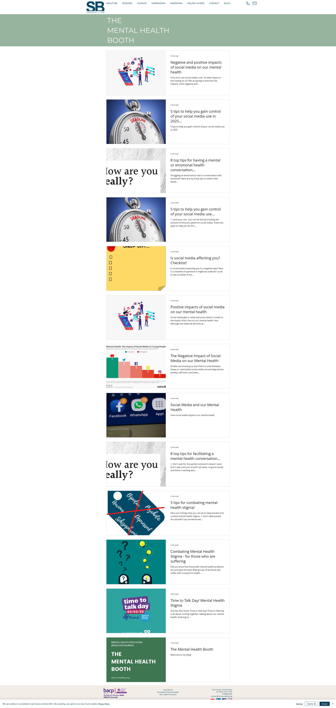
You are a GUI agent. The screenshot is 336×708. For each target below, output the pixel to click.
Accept (324, 703)
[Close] (332, 704)
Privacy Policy (103, 703)
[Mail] (254, 3)
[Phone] (247, 3)
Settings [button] (299, 703)
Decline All (311, 703)
